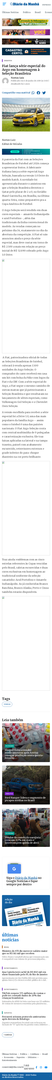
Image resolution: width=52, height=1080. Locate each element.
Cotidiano (34, 1054)
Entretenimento (9, 1060)
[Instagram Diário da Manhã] (41, 1067)
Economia (8, 1057)
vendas (7, 704)
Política (27, 12)
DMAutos (32, 1057)
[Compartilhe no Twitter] (44, 92)
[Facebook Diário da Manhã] (36, 1067)
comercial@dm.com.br (13, 1067)
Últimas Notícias (10, 12)
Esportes (21, 1057)
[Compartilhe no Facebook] (38, 92)
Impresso (46, 5)
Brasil (38, 12)
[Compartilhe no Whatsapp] (33, 92)
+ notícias (8, 1035)
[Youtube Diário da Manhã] (46, 1067)
